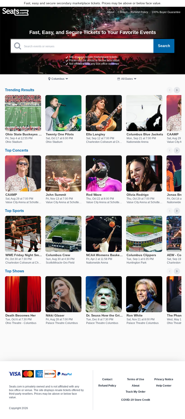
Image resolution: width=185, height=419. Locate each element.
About (135, 385)
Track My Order (136, 391)
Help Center (163, 385)
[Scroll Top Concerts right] (177, 150)
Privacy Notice (163, 379)
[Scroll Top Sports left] (169, 211)
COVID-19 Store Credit (135, 399)
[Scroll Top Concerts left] (169, 150)
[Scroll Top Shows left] (169, 271)
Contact (107, 379)
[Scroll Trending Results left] (169, 90)
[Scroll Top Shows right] (177, 271)
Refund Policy (107, 385)
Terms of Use (135, 379)
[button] (92, 60)
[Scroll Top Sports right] (177, 211)
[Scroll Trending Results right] (177, 90)
